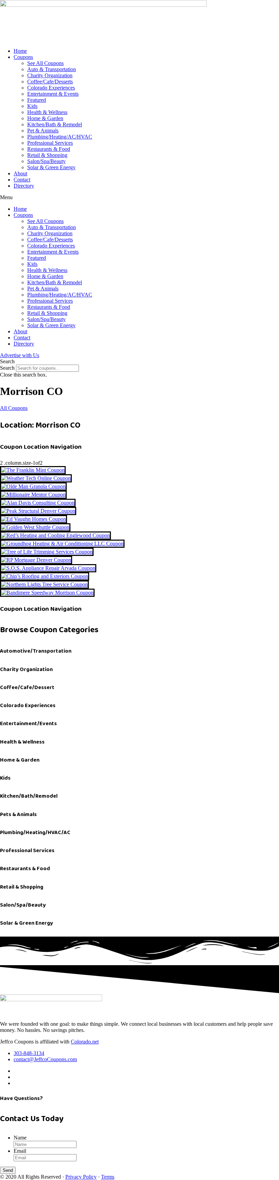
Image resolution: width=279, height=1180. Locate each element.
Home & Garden (45, 118)
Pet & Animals (43, 130)
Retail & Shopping (47, 155)
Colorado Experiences (51, 88)
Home (20, 51)
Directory (24, 186)
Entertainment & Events (53, 94)
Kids (32, 106)
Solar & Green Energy (51, 167)
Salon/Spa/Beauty (46, 161)
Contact (22, 179)
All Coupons (14, 408)
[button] (139, 197)
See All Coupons (45, 63)
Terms (107, 1177)
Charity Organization (49, 75)
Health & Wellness (47, 112)
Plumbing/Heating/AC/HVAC (59, 137)
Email (20, 1151)
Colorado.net (85, 1042)
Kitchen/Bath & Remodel (54, 124)
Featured (36, 100)
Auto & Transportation (51, 69)
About (20, 173)
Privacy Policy (81, 1177)
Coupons (23, 57)
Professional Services (50, 143)
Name (20, 1138)
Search (7, 368)
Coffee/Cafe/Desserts (50, 81)
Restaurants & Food (48, 149)
